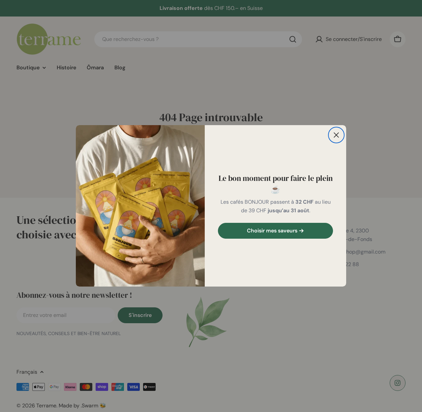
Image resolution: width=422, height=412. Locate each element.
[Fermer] (336, 135)
